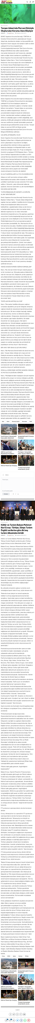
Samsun (20, 956)
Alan (3, 421)
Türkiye (26, 956)
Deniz (8, 421)
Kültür (8, 956)
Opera (14, 956)
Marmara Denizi (15, 421)
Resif (31, 421)
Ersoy (3, 956)
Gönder (6, 494)
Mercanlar (24, 421)
